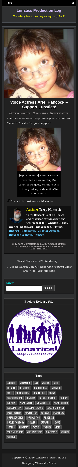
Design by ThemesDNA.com (39, 463)
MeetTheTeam (39, 248)
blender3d (25, 388)
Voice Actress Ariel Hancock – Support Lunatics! (39, 104)
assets (46, 383)
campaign (20, 246)
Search (10, 282)
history (31, 398)
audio (45, 244)
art (36, 383)
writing (11, 437)
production (33, 417)
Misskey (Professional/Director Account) (34, 231)
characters (22, 393)
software (44, 422)
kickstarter (60, 113)
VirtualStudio (34, 432)
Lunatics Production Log (39, 10)
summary (24, 427)
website (65, 432)
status (11, 427)
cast (30, 246)
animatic (11, 383)
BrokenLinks (58, 244)
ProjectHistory (15, 422)
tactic (36, 427)
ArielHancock (32, 244)
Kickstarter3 (61, 403)
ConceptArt (39, 393)
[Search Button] (73, 3)
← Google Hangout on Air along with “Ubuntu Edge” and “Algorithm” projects (39, 269)
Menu (10, 3)
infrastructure (47, 398)
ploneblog (58, 412)
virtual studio (15, 432)
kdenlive (11, 403)
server (31, 422)
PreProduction (15, 417)
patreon (45, 412)
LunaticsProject (55, 407)
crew (52, 393)
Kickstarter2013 (34, 407)
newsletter (31, 412)
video (57, 427)
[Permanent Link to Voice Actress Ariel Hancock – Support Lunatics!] (38, 63)
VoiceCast (51, 432)
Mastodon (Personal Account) (27, 235)
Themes (47, 427)
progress (49, 417)
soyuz (56, 422)
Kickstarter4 (14, 407)
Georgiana (40, 246)
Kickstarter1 (43, 403)
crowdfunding (15, 398)
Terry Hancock (21, 113)
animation (25, 383)
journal (64, 398)
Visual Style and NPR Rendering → (39, 261)
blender (11, 388)
